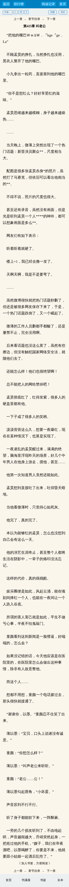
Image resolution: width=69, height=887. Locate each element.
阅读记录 (48, 4)
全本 (60, 880)
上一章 (18, 19)
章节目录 (34, 19)
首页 (62, 4)
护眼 (52, 12)
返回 (6, 4)
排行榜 (19, 4)
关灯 (63, 12)
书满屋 (26, 880)
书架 (43, 880)
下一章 (51, 19)
